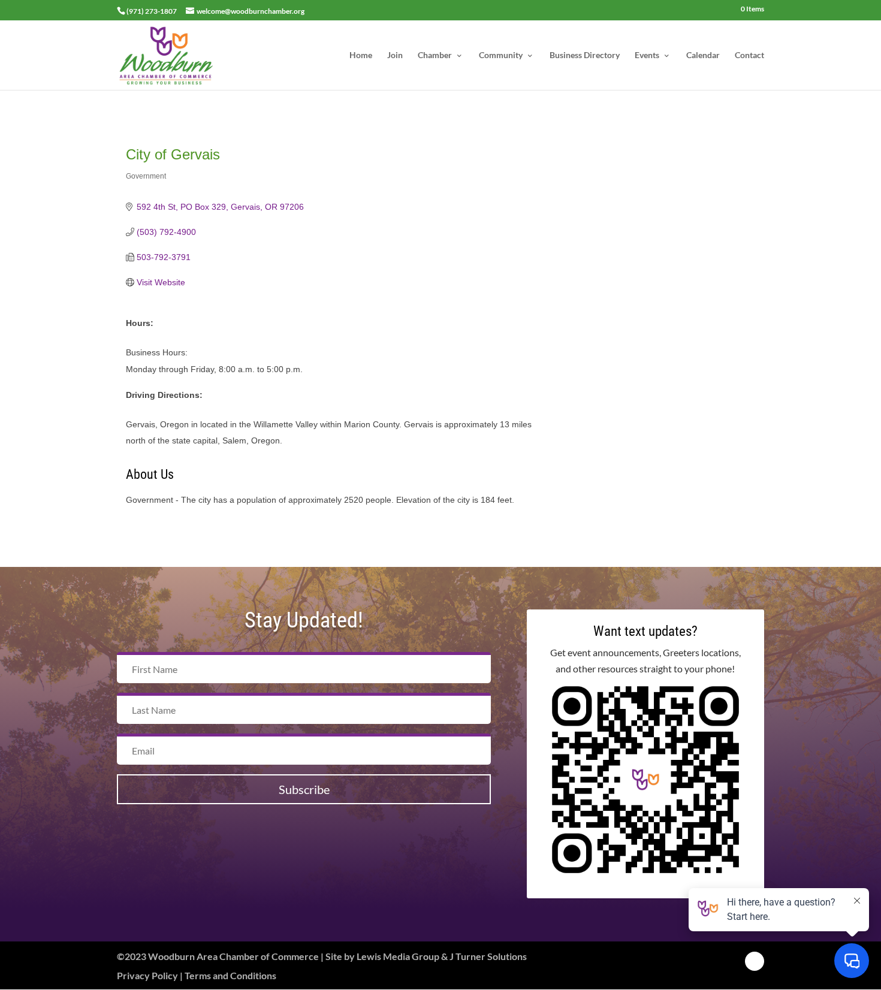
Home (360, 55)
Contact (749, 55)
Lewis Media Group (398, 956)
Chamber (435, 55)
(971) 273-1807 (151, 11)
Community (501, 55)
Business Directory (585, 55)
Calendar (703, 55)
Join (395, 55)
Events (647, 55)
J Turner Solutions (488, 956)
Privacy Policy (147, 975)
